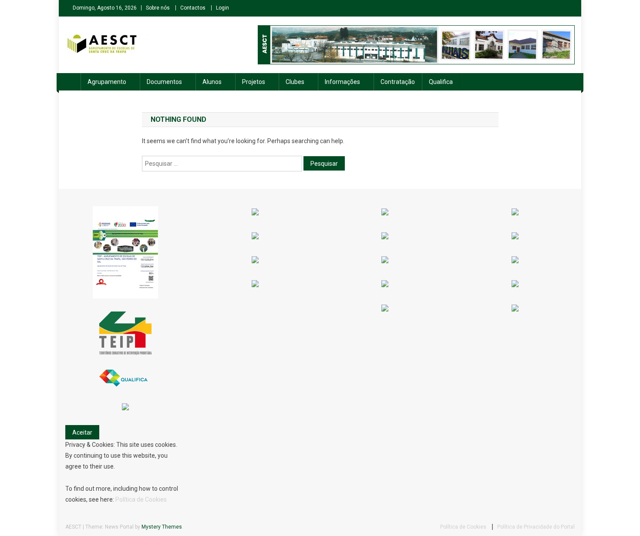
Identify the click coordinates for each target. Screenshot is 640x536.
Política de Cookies (141, 499)
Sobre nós (158, 8)
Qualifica (441, 81)
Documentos (164, 81)
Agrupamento (107, 81)
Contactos (192, 8)
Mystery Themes (161, 527)
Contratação (398, 81)
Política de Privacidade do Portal (536, 527)
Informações (342, 81)
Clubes (295, 81)
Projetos (253, 81)
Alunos (212, 81)
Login (222, 8)
